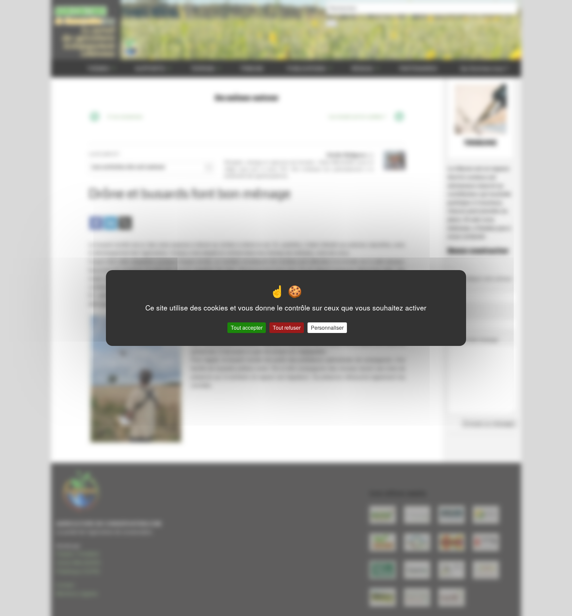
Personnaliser (327, 327)
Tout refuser (287, 327)
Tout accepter (246, 327)
